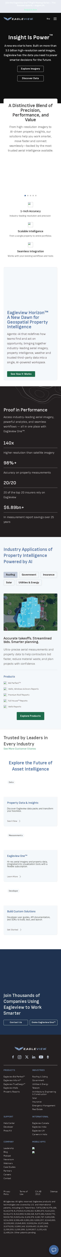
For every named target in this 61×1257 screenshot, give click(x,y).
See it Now (12, 821)
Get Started (12, 929)
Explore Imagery (30, 68)
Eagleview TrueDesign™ (14, 1084)
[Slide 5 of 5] (35, 195)
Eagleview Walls (11, 1088)
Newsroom (9, 1159)
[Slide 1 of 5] (25, 195)
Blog (6, 1152)
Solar (34, 1098)
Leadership (9, 1148)
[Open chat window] (54, 1250)
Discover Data (30, 78)
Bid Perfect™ (14, 683)
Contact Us (16, 1022)
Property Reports (12, 1091)
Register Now (30, 9)
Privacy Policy (7, 1192)
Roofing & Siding (40, 1076)
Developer (8, 1126)
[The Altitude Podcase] (48, 1057)
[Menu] (55, 18)
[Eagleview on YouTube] (41, 1057)
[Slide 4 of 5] (33, 195)
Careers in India (39, 1134)
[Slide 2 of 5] (27, 195)
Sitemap (53, 1191)
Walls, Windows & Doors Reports (23, 689)
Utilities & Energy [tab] (29, 582)
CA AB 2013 (38, 1192)
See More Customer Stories (20, 748)
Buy (48, 18)
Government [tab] (29, 574)
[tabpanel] (30, 657)
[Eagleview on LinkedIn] (33, 1057)
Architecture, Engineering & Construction (44, 1093)
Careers (7, 1174)
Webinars (8, 1163)
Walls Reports (14, 706)
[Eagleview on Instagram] (19, 1057)
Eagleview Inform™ (12, 1080)
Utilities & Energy (40, 1084)
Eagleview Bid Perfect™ (14, 1076)
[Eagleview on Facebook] (13, 1057)
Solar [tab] (9, 582)
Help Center (9, 1123)
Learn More (12, 876)
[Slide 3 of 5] (30, 195)
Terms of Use (24, 1192)
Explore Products (30, 716)
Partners (8, 1170)
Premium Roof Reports (18, 695)
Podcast (7, 1155)
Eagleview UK (38, 1130)
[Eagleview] (18, 19)
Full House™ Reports (18, 700)
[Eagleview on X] (27, 1057)
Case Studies (9, 1167)
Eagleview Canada (40, 1123)
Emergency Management (43, 1105)
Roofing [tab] (10, 574)
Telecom (36, 1088)
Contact (7, 1178)
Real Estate (37, 1109)
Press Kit (8, 1130)
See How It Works (21, 374)
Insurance (36, 1101)
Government (38, 1080)
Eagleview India (39, 1126)
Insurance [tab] (48, 574)
